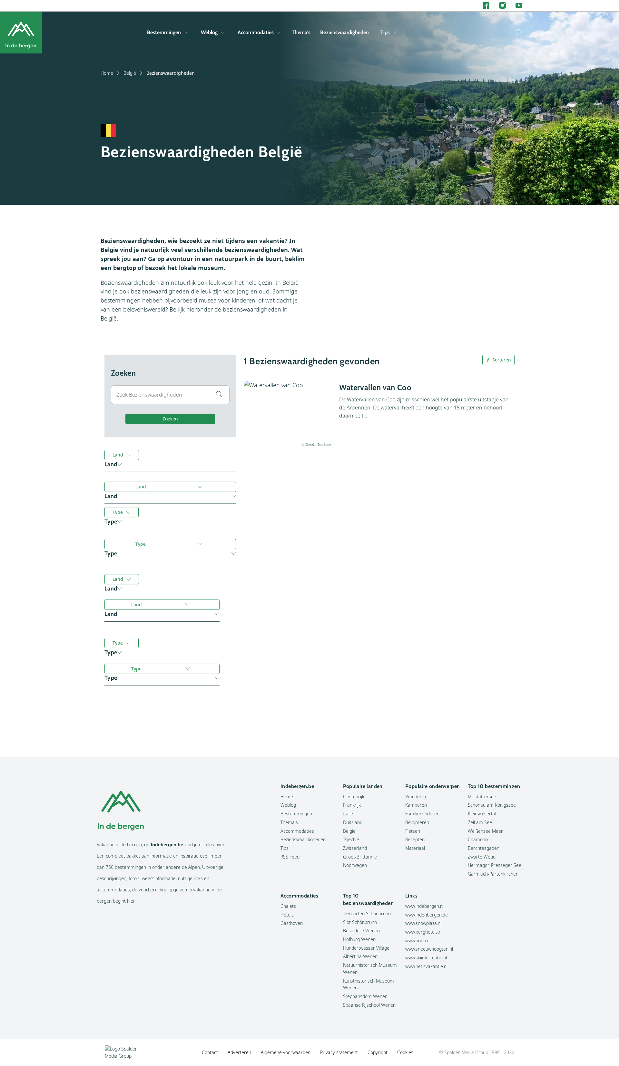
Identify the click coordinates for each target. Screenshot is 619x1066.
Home (107, 73)
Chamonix (478, 839)
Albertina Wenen (360, 956)
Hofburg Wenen (359, 939)
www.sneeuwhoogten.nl (429, 949)
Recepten (415, 839)
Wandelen (415, 796)
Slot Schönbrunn (360, 922)
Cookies (405, 1052)
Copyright (378, 1052)
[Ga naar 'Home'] (21, 32)
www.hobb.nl (417, 940)
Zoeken (170, 419)
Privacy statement (339, 1052)
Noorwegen (355, 865)
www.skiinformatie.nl (426, 958)
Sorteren (501, 360)
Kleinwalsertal (482, 814)
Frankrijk (352, 805)
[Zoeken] (517, 32)
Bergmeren (417, 822)
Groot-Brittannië (360, 857)
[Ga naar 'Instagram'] (502, 5)
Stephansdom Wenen (365, 996)
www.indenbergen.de (426, 915)
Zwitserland (355, 848)
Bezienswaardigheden (344, 32)
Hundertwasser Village (366, 948)
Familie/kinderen (422, 814)
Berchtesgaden (483, 848)
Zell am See (480, 822)
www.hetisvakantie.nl (426, 966)
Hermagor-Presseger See (494, 865)
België (129, 73)
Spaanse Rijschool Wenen (369, 1005)
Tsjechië (351, 839)
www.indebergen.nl (424, 906)
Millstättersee (482, 796)
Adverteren (239, 1052)
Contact (210, 1052)
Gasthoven (291, 923)
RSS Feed (290, 857)
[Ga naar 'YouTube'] (519, 5)
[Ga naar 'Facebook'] (486, 5)
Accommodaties (256, 32)
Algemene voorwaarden (285, 1052)
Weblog (209, 32)
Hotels (287, 915)
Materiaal (415, 848)
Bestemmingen (164, 32)
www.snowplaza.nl (423, 923)
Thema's (301, 32)
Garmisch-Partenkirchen (493, 874)
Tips (385, 32)
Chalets (288, 906)
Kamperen (416, 805)
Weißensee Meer (485, 831)
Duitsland (352, 822)
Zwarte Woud (482, 857)
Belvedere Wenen (361, 930)
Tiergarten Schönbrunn (367, 913)
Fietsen (412, 831)
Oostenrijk (353, 796)
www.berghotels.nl (423, 932)
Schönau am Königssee (492, 805)
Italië (348, 814)
